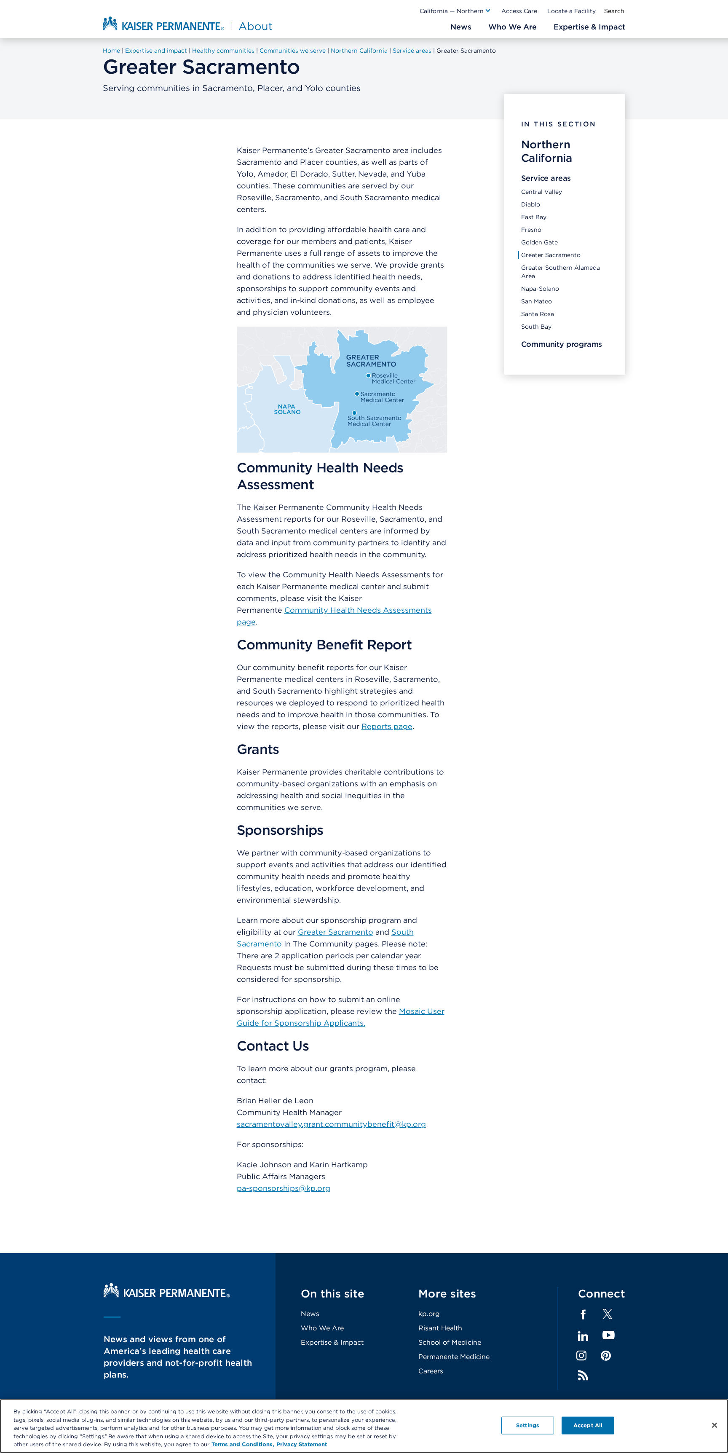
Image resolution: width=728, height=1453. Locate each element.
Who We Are (322, 1328)
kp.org (429, 1314)
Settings (527, 1425)
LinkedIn (583, 1336)
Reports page (386, 726)
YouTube (608, 1336)
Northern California (546, 151)
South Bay (536, 326)
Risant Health (440, 1328)
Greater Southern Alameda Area (560, 271)
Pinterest (606, 1356)
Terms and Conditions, (242, 1444)
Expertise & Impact (332, 1342)
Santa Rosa (537, 314)
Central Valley (541, 191)
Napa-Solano (540, 288)
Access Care (519, 11)
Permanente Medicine (454, 1357)
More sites (447, 1293)
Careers (430, 1371)
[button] (455, 11)
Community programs (561, 344)
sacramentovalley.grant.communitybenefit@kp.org (331, 1124)
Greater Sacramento (551, 255)
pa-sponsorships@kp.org (283, 1188)
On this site (332, 1293)
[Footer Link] (607, 1317)
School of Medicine (449, 1342)
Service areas (546, 178)
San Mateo (536, 301)
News (310, 1314)
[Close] (714, 1425)
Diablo (530, 204)
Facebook (583, 1315)
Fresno (531, 229)
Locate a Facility (571, 11)
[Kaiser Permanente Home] (167, 1295)
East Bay (533, 217)
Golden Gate (539, 242)
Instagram (581, 1356)
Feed (583, 1375)
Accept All (587, 1425)
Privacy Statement (301, 1444)
